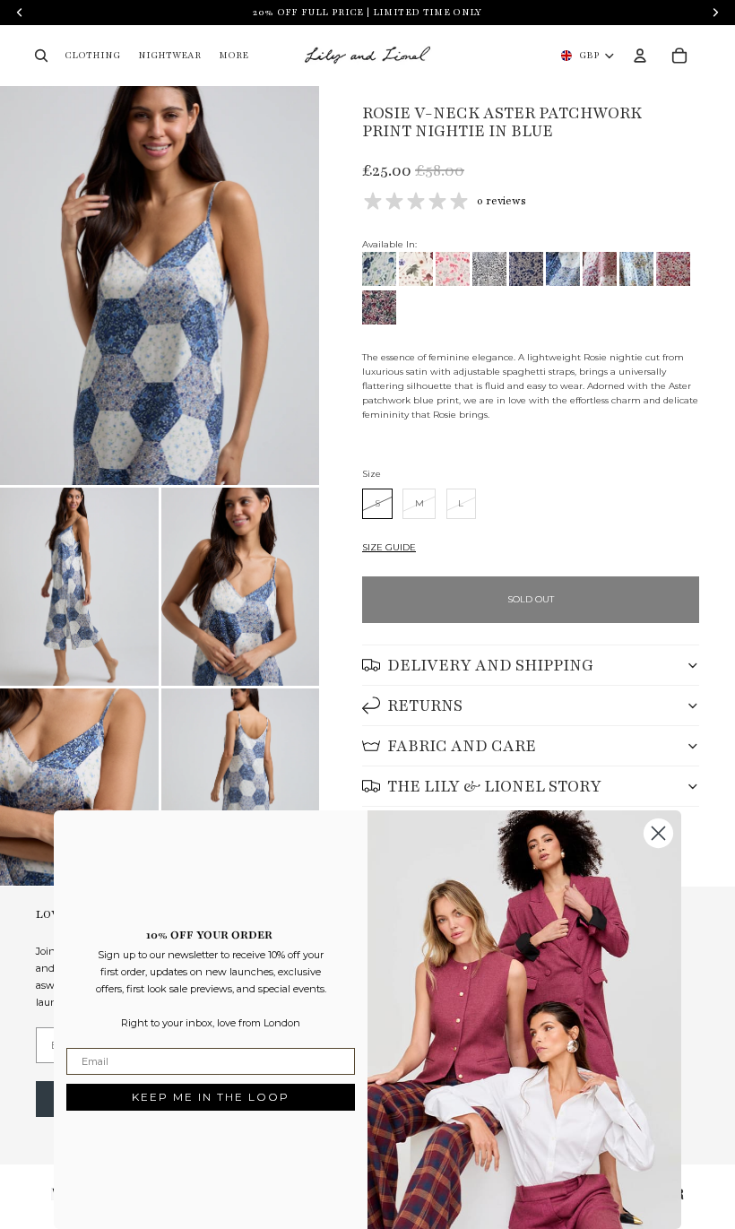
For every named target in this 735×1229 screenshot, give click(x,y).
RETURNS (425, 705)
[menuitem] (233, 56)
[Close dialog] (658, 833)
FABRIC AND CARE (461, 746)
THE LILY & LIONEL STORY (494, 786)
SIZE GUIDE (389, 547)
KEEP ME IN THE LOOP (211, 1097)
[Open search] (41, 55)
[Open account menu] (640, 55)
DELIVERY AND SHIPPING (490, 665)
